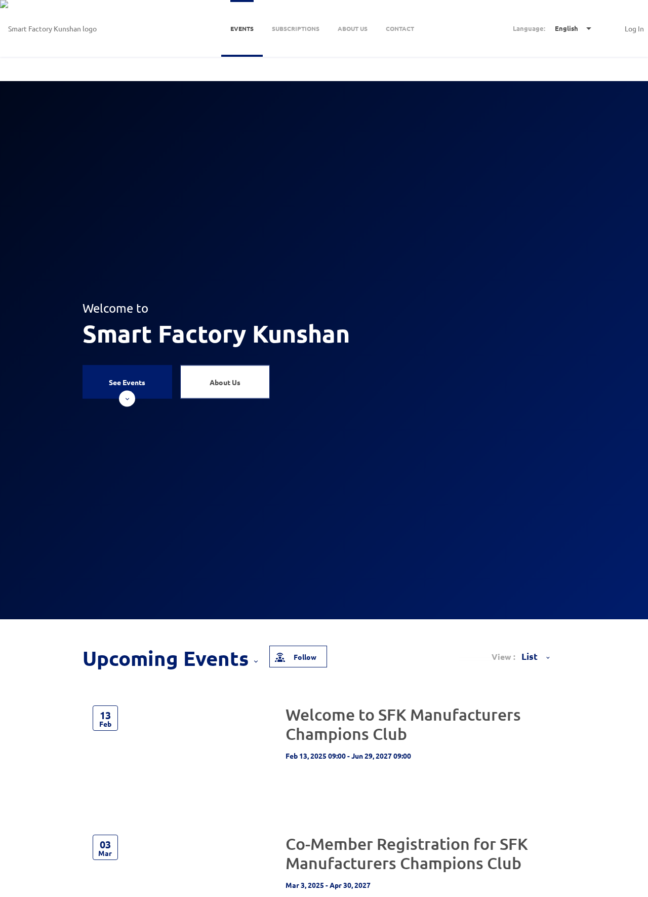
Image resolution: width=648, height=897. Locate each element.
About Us (225, 382)
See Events (127, 382)
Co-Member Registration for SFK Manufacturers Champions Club (407, 853)
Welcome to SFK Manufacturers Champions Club (403, 723)
